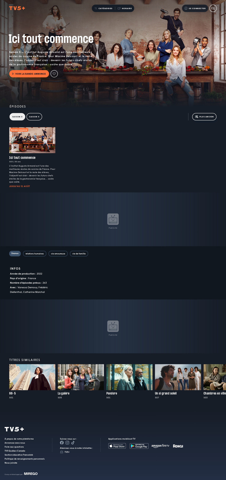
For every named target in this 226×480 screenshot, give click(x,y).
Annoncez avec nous (15, 443)
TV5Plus (17, 8)
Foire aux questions (14, 447)
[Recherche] (213, 8)
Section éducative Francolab (19, 455)
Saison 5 (34, 117)
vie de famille (79, 253)
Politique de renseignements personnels (25, 459)
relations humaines (35, 253)
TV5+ (67, 452)
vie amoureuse (58, 253)
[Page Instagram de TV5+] (67, 442)
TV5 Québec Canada (15, 451)
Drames (15, 253)
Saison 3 (17, 117)
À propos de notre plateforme (19, 439)
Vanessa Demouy (27, 287)
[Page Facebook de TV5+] (62, 442)
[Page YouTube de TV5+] (73, 442)
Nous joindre (11, 463)
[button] (103, 8)
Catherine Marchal (34, 291)
